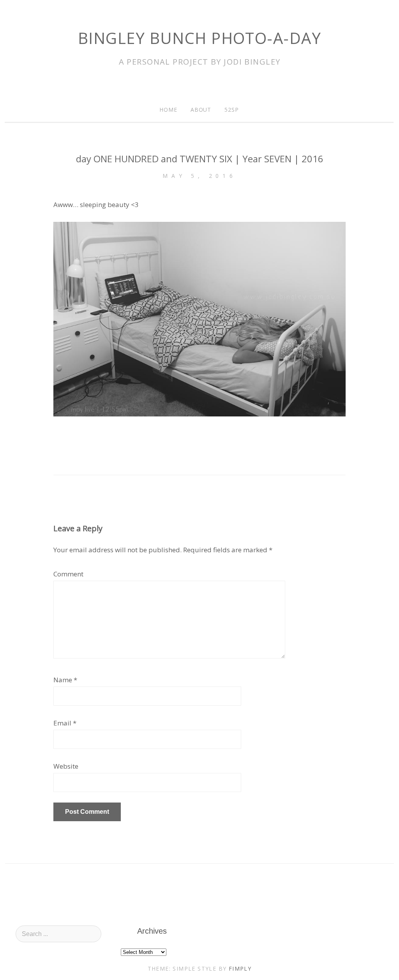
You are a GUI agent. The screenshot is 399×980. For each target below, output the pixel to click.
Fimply (240, 968)
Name (62, 679)
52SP (231, 109)
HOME (168, 109)
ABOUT (201, 109)
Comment (68, 573)
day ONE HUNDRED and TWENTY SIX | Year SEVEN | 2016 (199, 158)
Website (65, 766)
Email (62, 722)
